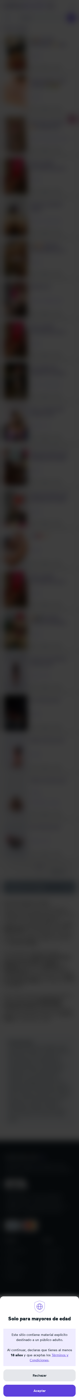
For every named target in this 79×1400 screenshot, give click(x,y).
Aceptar (39, 1391)
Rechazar (40, 1375)
